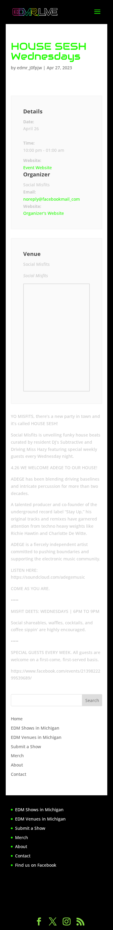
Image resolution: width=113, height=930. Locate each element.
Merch (17, 755)
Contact (18, 774)
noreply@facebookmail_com (51, 199)
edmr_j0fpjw (29, 67)
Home (17, 719)
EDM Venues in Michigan (36, 737)
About (17, 765)
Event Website (37, 167)
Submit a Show (26, 746)
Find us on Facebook (35, 865)
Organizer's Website (43, 213)
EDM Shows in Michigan (35, 728)
